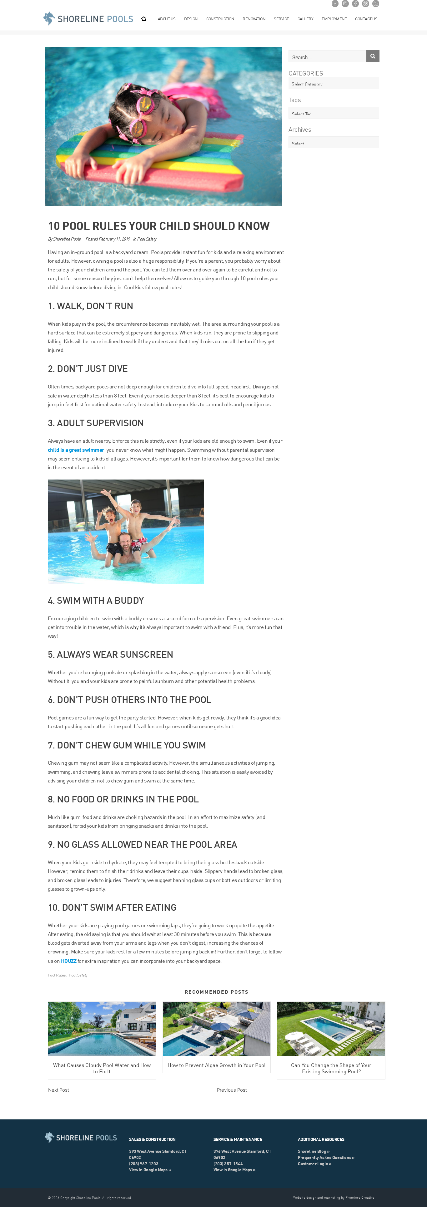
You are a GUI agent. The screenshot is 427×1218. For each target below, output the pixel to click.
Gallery (305, 18)
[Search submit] (372, 56)
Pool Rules (57, 974)
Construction (220, 18)
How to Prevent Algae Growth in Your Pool (217, 1065)
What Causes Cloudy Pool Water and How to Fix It (102, 1068)
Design (191, 18)
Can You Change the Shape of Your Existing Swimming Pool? (331, 1068)
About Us (167, 18)
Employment (334, 18)
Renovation (254, 18)
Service (281, 18)
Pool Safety (146, 239)
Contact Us (366, 18)
